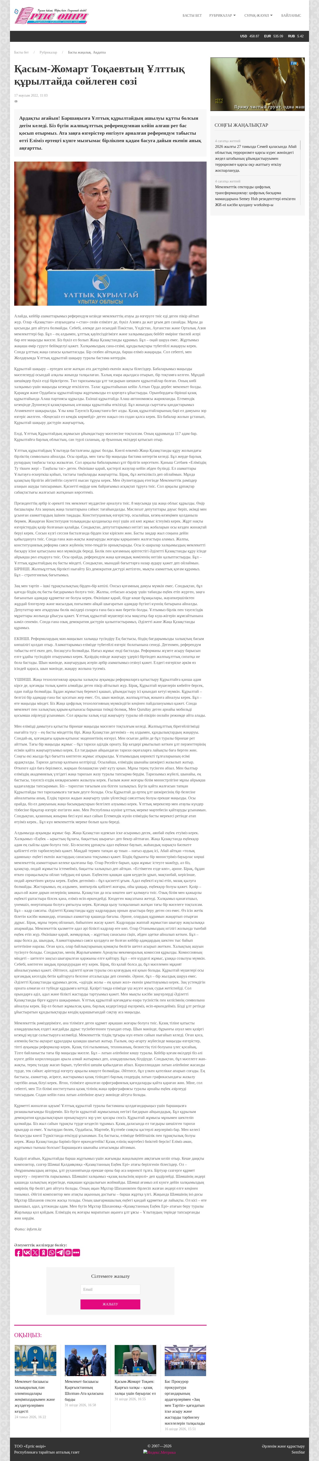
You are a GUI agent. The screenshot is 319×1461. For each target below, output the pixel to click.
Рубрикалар (220, 15)
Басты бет (192, 15)
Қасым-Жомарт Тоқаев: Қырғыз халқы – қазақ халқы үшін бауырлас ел (135, 1387)
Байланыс (291, 15)
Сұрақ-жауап (256, 15)
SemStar (298, 1452)
